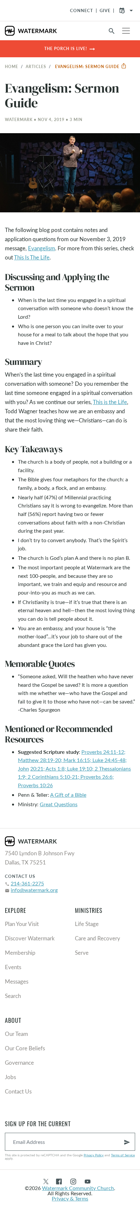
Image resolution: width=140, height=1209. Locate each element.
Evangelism (41, 248)
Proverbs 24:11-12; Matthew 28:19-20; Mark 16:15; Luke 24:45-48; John (72, 760)
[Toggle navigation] (126, 30)
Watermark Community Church (78, 1187)
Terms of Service (123, 1155)
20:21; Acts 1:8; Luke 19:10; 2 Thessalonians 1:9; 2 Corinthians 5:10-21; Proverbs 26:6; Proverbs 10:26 (74, 777)
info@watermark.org (34, 889)
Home (11, 66)
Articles (36, 66)
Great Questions (58, 804)
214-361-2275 (27, 883)
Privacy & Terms (70, 1198)
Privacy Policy (94, 1155)
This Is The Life (31, 257)
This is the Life (110, 402)
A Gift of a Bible (68, 794)
